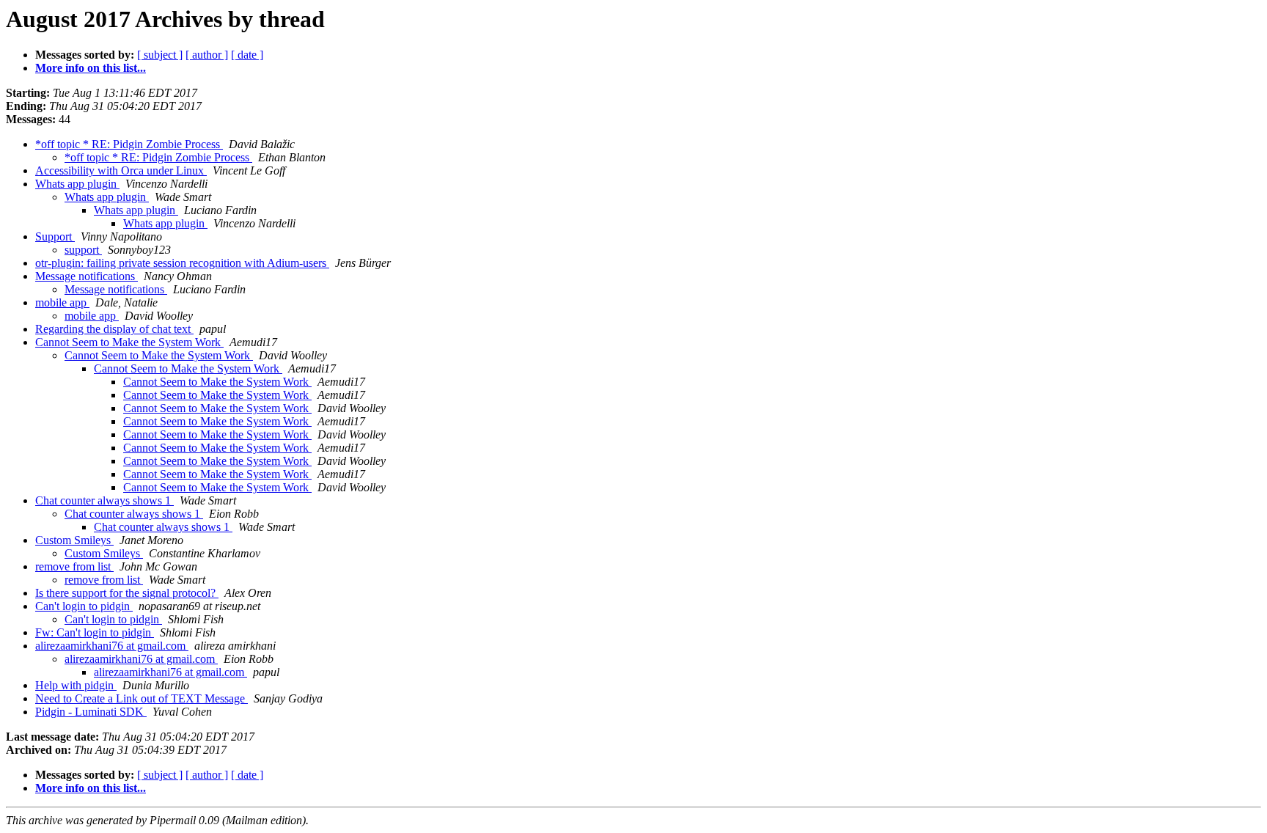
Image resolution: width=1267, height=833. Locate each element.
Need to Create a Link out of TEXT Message (141, 698)
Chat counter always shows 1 (104, 500)
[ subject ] (160, 54)
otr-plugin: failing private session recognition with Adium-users (182, 263)
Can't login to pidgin (84, 606)
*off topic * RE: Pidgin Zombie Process (129, 144)
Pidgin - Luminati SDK (91, 711)
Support (55, 236)
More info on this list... (90, 68)
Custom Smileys (74, 540)
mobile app (62, 302)
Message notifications (86, 276)
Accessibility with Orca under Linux (121, 170)
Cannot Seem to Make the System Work (129, 342)
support (83, 249)
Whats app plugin (77, 183)
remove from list (74, 566)
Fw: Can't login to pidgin (94, 632)
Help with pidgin (76, 685)
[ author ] (207, 54)
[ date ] (247, 54)
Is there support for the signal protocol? (126, 593)
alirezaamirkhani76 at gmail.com (111, 645)
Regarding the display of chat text (114, 329)
